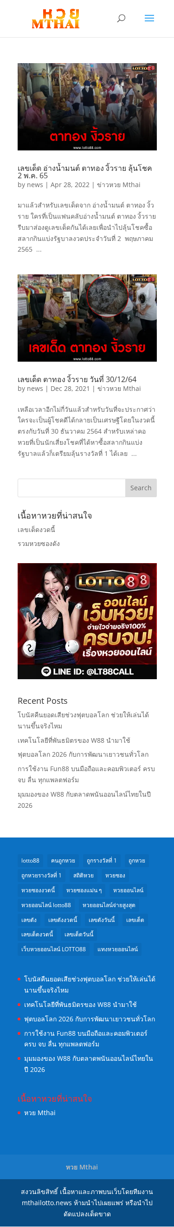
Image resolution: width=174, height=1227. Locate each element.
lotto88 (30, 860)
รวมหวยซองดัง (39, 543)
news (35, 184)
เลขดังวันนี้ (102, 920)
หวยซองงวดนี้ (38, 890)
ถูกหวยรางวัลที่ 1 (41, 875)
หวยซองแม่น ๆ (84, 890)
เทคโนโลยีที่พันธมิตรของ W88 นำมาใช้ (74, 740)
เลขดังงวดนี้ (62, 920)
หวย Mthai (40, 1112)
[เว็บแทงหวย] (87, 676)
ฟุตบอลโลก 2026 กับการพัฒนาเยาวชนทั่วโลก (83, 754)
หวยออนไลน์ (128, 890)
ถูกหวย (137, 860)
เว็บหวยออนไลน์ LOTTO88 (53, 949)
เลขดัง (29, 920)
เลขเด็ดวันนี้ (78, 934)
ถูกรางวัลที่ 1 (102, 860)
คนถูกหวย (63, 860)
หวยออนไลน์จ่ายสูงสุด (109, 905)
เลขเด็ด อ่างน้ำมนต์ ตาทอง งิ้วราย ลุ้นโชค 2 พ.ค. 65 (85, 172)
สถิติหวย (83, 875)
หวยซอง (115, 875)
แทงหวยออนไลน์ (117, 949)
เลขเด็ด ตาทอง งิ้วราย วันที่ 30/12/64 (77, 379)
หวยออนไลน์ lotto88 (46, 905)
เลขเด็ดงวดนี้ (36, 529)
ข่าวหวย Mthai (119, 184)
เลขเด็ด (135, 920)
